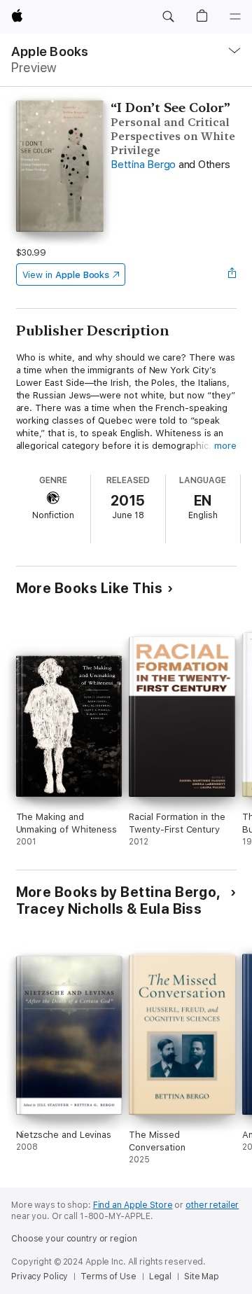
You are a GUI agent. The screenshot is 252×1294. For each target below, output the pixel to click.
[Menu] (235, 17)
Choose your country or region (74, 1239)
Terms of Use (108, 1276)
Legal (160, 1276)
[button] (168, 17)
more (225, 445)
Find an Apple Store (133, 1205)
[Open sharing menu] (231, 274)
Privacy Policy (39, 1276)
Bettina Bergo (143, 164)
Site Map (201, 1276)
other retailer (212, 1205)
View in (66, 275)
